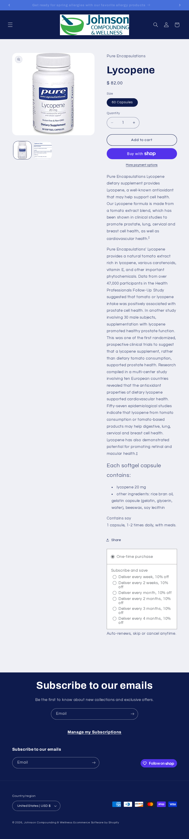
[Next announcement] (180, 5)
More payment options (142, 165)
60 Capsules (122, 102)
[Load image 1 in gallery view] (22, 150)
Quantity (113, 113)
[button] (10, 25)
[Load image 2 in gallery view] (43, 150)
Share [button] (116, 540)
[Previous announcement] (9, 5)
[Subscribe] (132, 714)
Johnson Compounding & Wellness (48, 822)
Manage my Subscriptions (94, 732)
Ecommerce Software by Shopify (96, 822)
